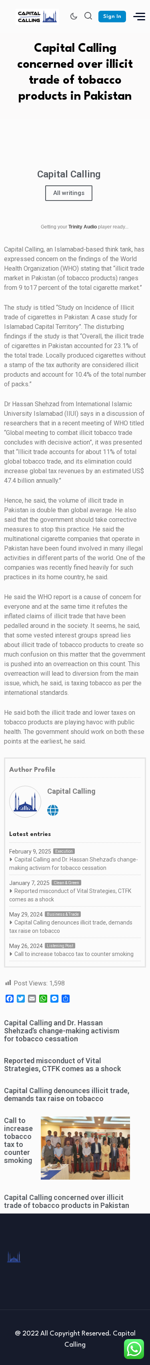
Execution (64, 851)
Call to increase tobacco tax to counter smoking (74, 954)
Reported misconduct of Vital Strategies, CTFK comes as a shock (70, 895)
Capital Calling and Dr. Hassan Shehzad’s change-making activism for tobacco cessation (73, 863)
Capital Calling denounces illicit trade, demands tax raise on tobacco (70, 926)
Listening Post (60, 946)
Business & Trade (63, 914)
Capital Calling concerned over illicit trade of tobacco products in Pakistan (66, 1201)
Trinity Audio (82, 227)
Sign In (112, 16)
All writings (68, 193)
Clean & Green (66, 883)
